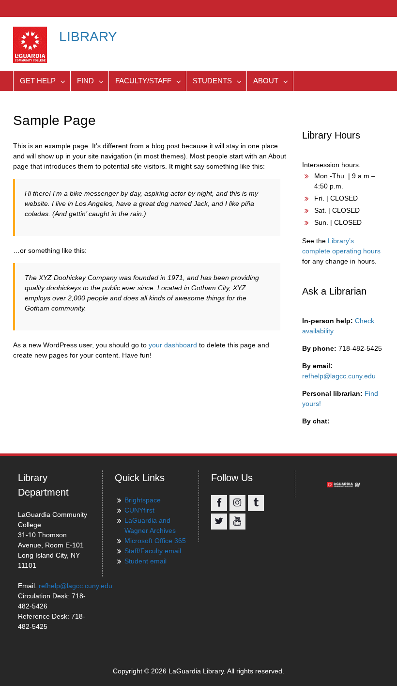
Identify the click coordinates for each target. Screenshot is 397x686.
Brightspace (142, 500)
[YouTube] (237, 522)
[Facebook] (219, 503)
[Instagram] (237, 503)
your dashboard (173, 345)
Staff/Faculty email (152, 551)
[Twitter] (219, 522)
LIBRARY (88, 36)
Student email (145, 561)
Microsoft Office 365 (155, 541)
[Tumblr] (256, 503)
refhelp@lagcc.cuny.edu (339, 376)
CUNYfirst (139, 510)
